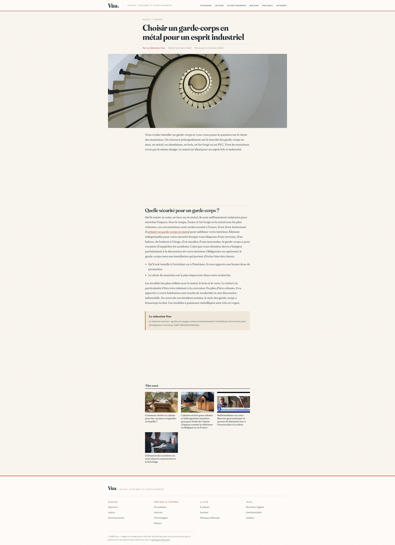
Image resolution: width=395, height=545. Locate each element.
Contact (204, 512)
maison (158, 19)
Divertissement (236, 5)
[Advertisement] (197, 177)
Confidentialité (254, 512)
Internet (281, 5)
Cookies (250, 517)
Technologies (161, 517)
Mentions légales (255, 507)
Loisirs (219, 5)
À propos (204, 507)
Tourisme (206, 5)
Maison (254, 5)
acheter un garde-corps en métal (168, 232)
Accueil (147, 19)
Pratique (267, 5)
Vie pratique (160, 507)
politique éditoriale (160, 540)
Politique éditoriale (210, 517)
